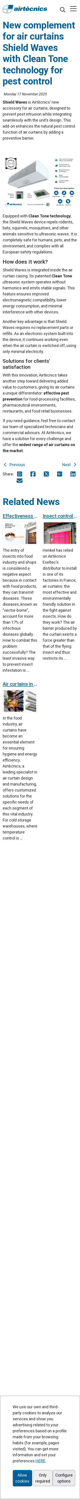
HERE (40, 1461)
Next (67, 464)
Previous (16, 464)
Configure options (64, 1478)
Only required (42, 1478)
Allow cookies (22, 1478)
